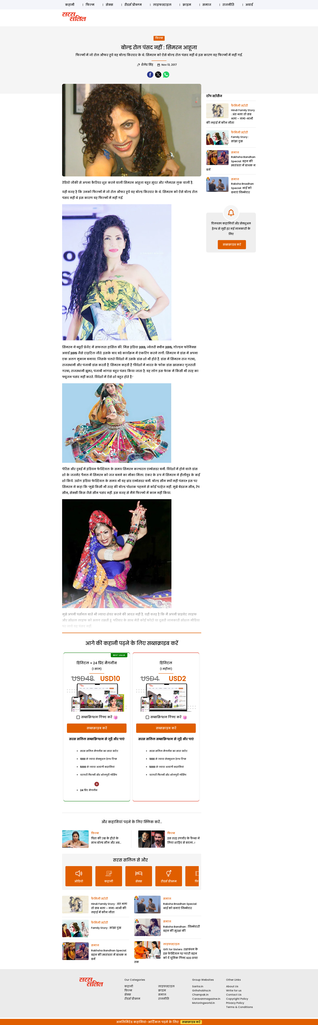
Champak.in (200, 995)
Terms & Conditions (239, 1007)
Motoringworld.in (203, 1003)
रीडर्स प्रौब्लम (133, 5)
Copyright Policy (237, 999)
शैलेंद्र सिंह (147, 65)
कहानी (69, 5)
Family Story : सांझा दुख (106, 928)
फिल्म (90, 5)
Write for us (233, 990)
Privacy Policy (235, 1003)
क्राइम (187, 5)
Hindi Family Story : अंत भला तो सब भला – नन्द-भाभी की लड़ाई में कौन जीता (109, 908)
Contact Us (233, 995)
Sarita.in (197, 986)
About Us (232, 986)
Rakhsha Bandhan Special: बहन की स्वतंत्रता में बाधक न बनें (109, 955)
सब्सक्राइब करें (97, 728)
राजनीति (228, 5)
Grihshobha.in (201, 990)
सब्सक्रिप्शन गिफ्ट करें (96, 717)
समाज (206, 5)
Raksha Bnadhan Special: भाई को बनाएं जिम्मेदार (242, 188)
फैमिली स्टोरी (99, 899)
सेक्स (109, 5)
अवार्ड (249, 5)
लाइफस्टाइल (162, 5)
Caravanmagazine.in (206, 999)
